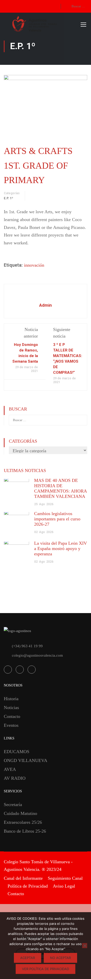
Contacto (12, 716)
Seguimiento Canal (65, 878)
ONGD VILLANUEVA (25, 760)
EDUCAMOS (16, 751)
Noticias (11, 707)
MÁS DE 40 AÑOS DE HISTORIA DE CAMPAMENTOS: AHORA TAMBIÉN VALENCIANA (60, 488)
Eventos (11, 725)
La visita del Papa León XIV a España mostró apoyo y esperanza (60, 548)
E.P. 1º (8, 198)
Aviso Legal (64, 886)
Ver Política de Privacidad (45, 969)
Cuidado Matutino (20, 813)
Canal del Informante (23, 878)
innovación (34, 265)
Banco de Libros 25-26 (25, 831)
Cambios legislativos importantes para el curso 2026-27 (57, 519)
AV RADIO (15, 778)
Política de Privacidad (28, 886)
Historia (11, 698)
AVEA (10, 769)
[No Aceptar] (84, 945)
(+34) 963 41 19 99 (27, 646)
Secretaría (13, 804)
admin (45, 305)
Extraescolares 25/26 (23, 822)
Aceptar (27, 958)
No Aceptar (60, 958)
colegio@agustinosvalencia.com (37, 655)
